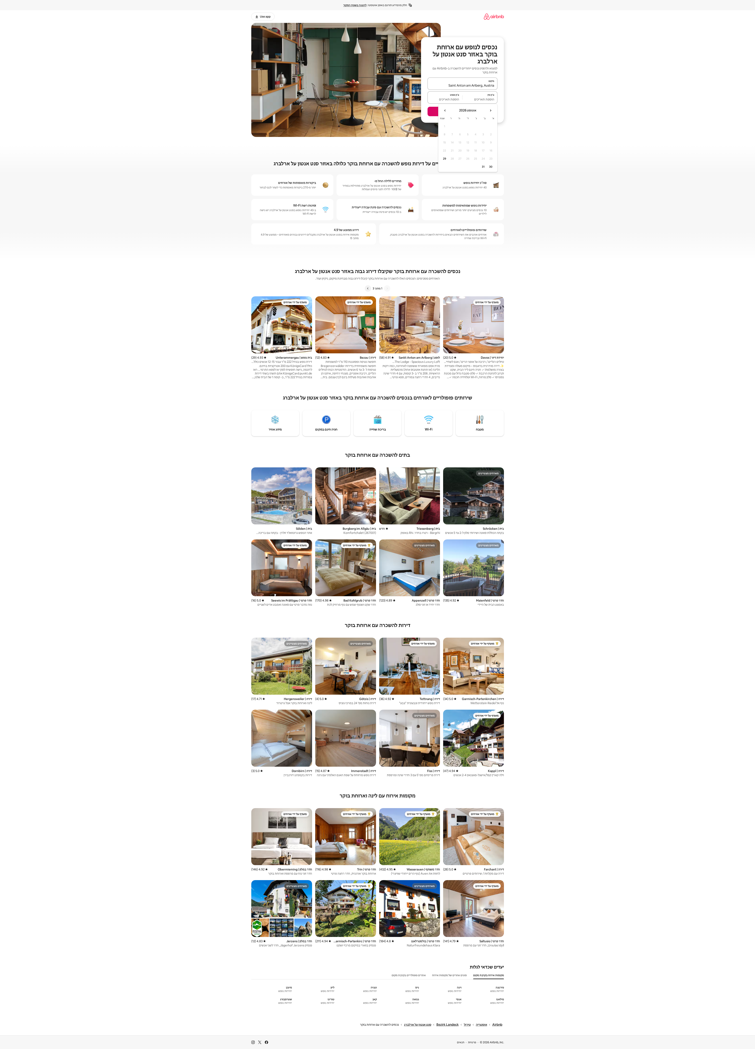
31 (483, 166)
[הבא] (368, 288)
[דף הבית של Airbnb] (494, 16)
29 (444, 158)
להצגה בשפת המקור (355, 5)
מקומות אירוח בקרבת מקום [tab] (488, 975)
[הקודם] (387, 288)
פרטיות (472, 1042)
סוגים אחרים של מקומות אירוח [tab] (449, 975)
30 (490, 166)
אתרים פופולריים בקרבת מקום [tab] (409, 975)
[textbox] (480, 99)
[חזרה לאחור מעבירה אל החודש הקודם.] (490, 110)
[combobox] (462, 85)
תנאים (460, 1042)
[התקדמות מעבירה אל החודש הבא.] (445, 110)
